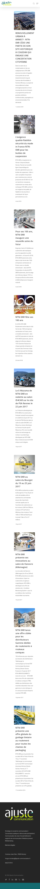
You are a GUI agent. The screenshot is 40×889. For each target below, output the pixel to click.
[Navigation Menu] (37, 3)
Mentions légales (10, 845)
